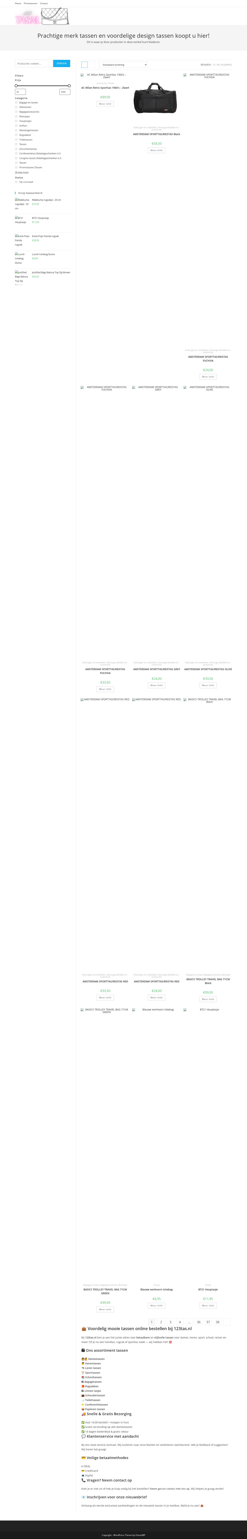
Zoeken (62, 63)
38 (217, 1322)
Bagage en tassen (194, 974)
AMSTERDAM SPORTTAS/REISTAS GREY (156, 669)
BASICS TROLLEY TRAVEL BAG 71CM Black (208, 981)
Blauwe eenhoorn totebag (156, 1289)
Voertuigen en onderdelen (145, 127)
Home (18, 3)
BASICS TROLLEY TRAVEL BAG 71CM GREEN (105, 1291)
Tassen (111, 83)
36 (199, 1322)
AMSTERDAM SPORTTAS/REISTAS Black (156, 134)
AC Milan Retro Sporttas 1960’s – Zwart (105, 87)
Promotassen (30, 3)
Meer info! (105, 103)
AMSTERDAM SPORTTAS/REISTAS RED (105, 981)
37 (208, 1322)
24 (218, 64)
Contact (44, 3)
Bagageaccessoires (211, 974)
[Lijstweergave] (92, 65)
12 (213, 64)
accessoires (102, 83)
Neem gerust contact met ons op (169, 1488)
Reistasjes (225, 974)
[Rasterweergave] (84, 65)
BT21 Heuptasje (208, 1289)
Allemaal (226, 64)
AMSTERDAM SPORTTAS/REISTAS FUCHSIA (208, 358)
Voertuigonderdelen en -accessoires (166, 128)
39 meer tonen (22, 172)
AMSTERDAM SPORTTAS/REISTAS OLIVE (208, 669)
